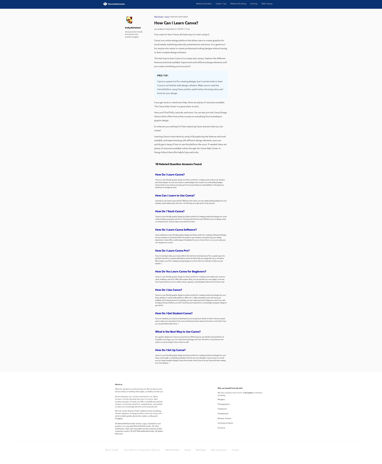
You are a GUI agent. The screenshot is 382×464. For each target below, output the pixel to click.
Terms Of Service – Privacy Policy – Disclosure (142, 450)
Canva (167, 17)
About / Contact (111, 450)
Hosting (254, 4)
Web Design (267, 4)
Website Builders (204, 4)
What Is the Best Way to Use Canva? (178, 332)
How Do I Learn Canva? (170, 175)
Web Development (219, 450)
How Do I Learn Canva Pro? (172, 251)
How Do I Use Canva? (168, 290)
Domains (235, 450)
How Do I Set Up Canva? (170, 350)
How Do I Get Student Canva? (174, 313)
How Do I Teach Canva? (169, 211)
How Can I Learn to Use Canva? (175, 195)
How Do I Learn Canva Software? (176, 230)
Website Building (238, 4)
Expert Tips (221, 4)
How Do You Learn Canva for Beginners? (180, 271)
